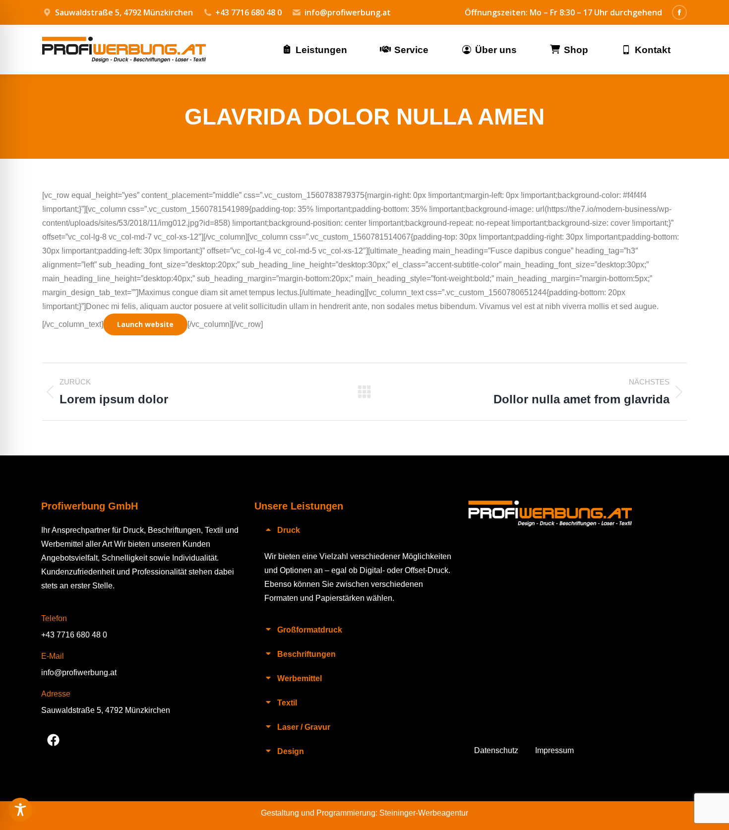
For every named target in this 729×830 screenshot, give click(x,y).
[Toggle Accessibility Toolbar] (20, 810)
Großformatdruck (309, 630)
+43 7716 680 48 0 (248, 12)
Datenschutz (496, 750)
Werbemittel (299, 679)
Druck (288, 530)
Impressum (554, 750)
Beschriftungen (306, 654)
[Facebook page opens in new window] (679, 12)
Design (290, 752)
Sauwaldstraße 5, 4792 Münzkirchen (105, 710)
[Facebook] (53, 739)
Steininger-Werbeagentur (423, 813)
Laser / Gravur (303, 727)
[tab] (361, 530)
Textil (287, 703)
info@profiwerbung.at (347, 12)
